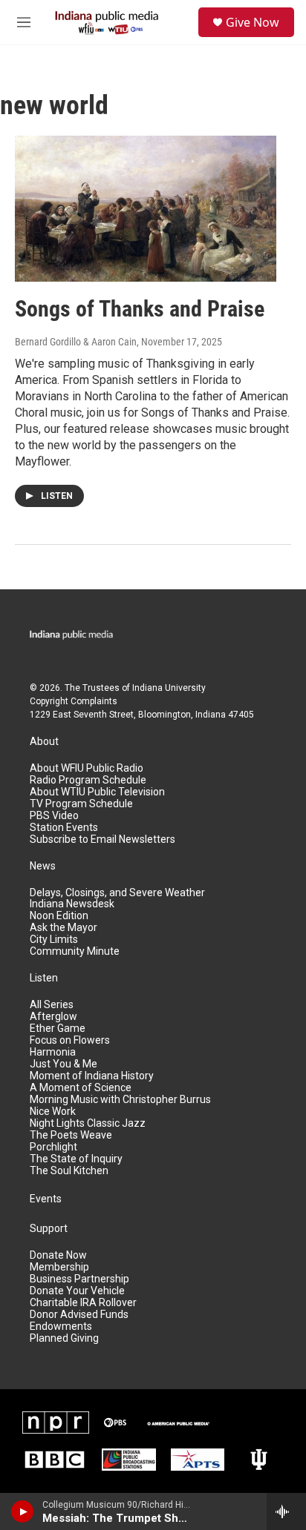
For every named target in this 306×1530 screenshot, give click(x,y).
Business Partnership (79, 1279)
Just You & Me (63, 1064)
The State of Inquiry (76, 1159)
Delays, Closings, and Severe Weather (117, 892)
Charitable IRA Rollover (83, 1302)
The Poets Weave (71, 1135)
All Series (52, 1004)
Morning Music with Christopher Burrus (120, 1099)
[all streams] (286, 1511)
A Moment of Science (80, 1087)
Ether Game (57, 1028)
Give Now (252, 22)
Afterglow (53, 1016)
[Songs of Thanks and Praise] (145, 208)
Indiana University (169, 688)
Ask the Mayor (63, 927)
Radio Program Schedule (88, 780)
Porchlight (53, 1147)
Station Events (64, 827)
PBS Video (54, 815)
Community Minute (75, 951)
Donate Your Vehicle (77, 1290)
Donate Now (58, 1255)
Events (46, 1199)
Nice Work (53, 1111)
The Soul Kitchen (69, 1170)
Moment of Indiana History (92, 1076)
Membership (59, 1267)
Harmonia (53, 1052)
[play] (22, 1511)
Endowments (61, 1326)
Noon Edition (59, 915)
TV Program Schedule (81, 803)
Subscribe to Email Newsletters (102, 839)
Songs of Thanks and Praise (139, 309)
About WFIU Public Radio (86, 768)
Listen (44, 978)
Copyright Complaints (73, 701)
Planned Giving (64, 1338)
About (44, 741)
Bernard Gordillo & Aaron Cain (76, 342)
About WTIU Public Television (97, 792)
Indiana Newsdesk (72, 904)
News (43, 866)
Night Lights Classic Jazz (88, 1123)
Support (49, 1228)
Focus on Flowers (70, 1040)
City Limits (54, 939)
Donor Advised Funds (79, 1314)
